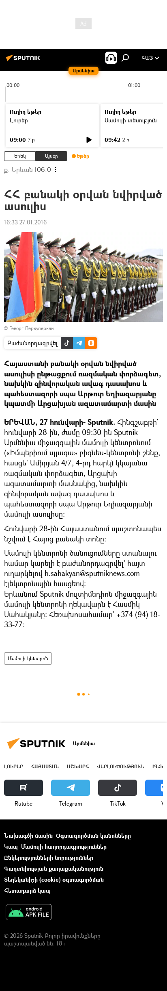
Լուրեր (19, 120)
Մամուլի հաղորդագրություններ (64, 846)
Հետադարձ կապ (27, 890)
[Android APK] (28, 913)
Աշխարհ (78, 766)
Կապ (11, 846)
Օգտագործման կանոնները (93, 835)
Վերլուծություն (120, 766)
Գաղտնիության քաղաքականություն (53, 868)
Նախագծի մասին (28, 835)
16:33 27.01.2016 (25, 222)
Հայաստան (45, 766)
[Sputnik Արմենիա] (24, 61)
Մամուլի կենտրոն (28, 658)
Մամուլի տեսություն (131, 120)
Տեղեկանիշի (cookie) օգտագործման (54, 879)
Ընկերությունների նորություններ (48, 857)
